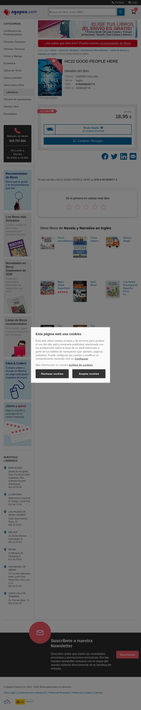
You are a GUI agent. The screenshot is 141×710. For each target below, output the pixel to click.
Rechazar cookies (52, 373)
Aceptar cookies (89, 373)
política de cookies (81, 364)
